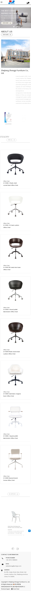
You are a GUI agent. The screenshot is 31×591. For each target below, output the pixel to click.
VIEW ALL (5, 140)
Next (17, 548)
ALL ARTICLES (6, 494)
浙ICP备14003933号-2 (19, 587)
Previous (13, 548)
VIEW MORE (6, 34)
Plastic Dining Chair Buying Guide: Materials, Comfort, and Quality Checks (14, 531)
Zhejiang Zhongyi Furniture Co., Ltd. (19, 582)
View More (5, 23)
